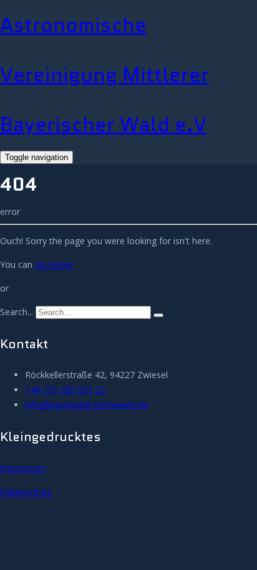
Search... (16, 312)
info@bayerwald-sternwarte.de (86, 405)
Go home (54, 264)
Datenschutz (25, 492)
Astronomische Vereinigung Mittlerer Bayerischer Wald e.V (104, 75)
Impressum (23, 468)
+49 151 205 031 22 (65, 390)
